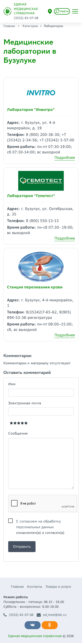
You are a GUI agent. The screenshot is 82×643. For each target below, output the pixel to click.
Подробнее (64, 157)
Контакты (34, 587)
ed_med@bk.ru (55, 615)
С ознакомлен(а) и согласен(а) (40, 521)
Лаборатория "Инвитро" (31, 109)
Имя (11, 384)
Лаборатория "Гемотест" (31, 195)
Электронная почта (24, 403)
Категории (30, 26)
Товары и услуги (58, 587)
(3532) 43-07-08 (21, 615)
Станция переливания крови (35, 287)
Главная (9, 26)
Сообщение (18, 433)
